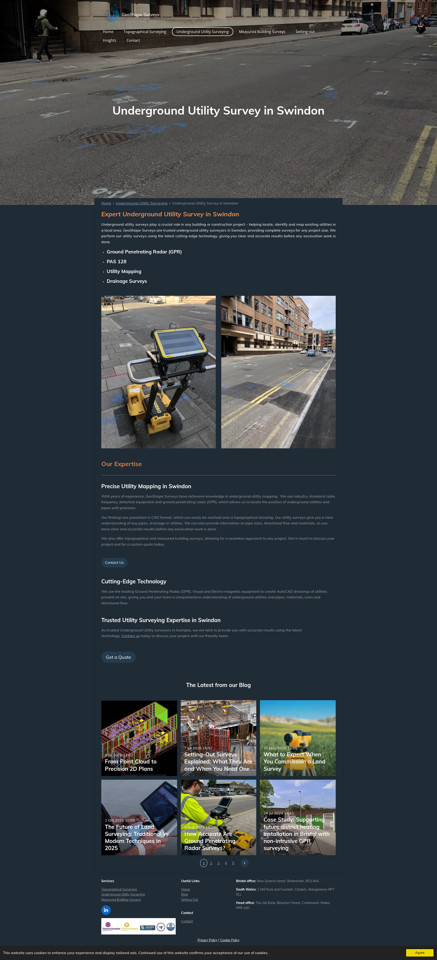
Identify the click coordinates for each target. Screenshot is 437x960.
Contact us (131, 635)
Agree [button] (419, 953)
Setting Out (189, 900)
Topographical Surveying (119, 889)
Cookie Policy (229, 940)
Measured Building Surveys (121, 900)
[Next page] (245, 863)
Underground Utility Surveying (142, 203)
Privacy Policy (207, 940)
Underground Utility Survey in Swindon (205, 203)
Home (106, 203)
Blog (184, 894)
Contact (187, 921)
